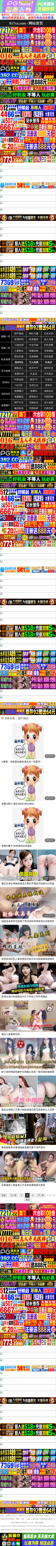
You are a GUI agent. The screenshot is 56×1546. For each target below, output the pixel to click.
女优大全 (33, 385)
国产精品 (19, 333)
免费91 (33, 391)
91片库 (19, 385)
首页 (4, 1195)
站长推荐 (5, 359)
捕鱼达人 (19, 368)
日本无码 (48, 333)
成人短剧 (48, 402)
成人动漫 (48, 339)
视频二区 (5, 348)
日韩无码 (48, 408)
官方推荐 (5, 371)
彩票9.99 (19, 374)
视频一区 (5, 336)
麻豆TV (34, 379)
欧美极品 (33, 339)
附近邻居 (19, 356)
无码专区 (5, 394)
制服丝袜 (33, 351)
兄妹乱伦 (33, 402)
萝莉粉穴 (33, 397)
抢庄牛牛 (33, 368)
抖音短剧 (19, 379)
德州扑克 (48, 368)
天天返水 (48, 374)
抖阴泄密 (48, 397)
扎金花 (33, 374)
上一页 (13, 1195)
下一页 (41, 1195)
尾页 (28, 1200)
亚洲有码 (19, 339)
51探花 (48, 379)
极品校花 (19, 408)
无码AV (6, 382)
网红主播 (33, 333)
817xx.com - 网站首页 (26, 23)
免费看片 (19, 391)
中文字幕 (33, 345)
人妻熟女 (19, 351)
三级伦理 (19, 345)
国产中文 (19, 402)
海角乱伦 (48, 391)
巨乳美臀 (48, 345)
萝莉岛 (48, 385)
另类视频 (48, 351)
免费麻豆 (19, 397)
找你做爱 (48, 356)
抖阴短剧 (33, 408)
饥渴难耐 (33, 356)
